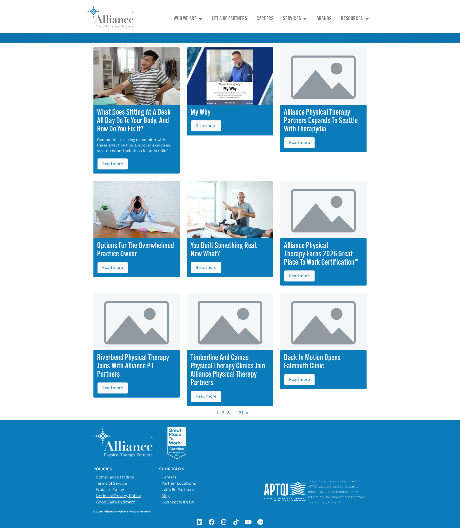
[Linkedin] (200, 522)
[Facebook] (212, 522)
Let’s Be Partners (229, 19)
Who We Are (185, 19)
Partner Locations (178, 483)
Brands (324, 19)
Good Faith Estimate (115, 501)
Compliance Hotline (115, 476)
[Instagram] (224, 522)
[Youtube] (248, 522)
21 (241, 412)
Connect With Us (177, 501)
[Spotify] (260, 522)
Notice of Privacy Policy (118, 495)
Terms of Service (111, 483)
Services (292, 19)
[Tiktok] (236, 522)
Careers (265, 19)
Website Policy (110, 489)
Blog (165, 495)
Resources (352, 19)
